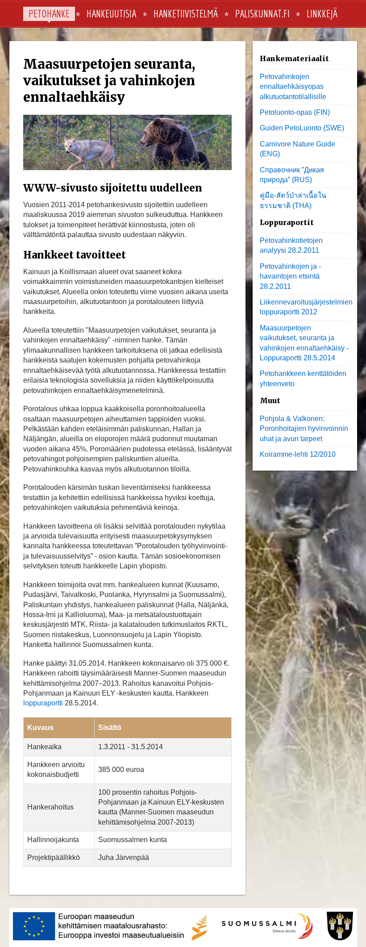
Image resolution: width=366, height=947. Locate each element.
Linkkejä (322, 13)
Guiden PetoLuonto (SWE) (302, 128)
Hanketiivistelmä (186, 13)
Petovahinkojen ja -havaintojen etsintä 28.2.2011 (290, 276)
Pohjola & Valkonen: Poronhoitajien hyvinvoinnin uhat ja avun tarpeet (304, 428)
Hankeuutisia (111, 13)
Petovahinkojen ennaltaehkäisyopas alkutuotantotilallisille (293, 86)
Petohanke (49, 13)
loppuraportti (43, 703)
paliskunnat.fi (262, 13)
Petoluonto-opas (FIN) (295, 112)
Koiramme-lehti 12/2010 (298, 454)
